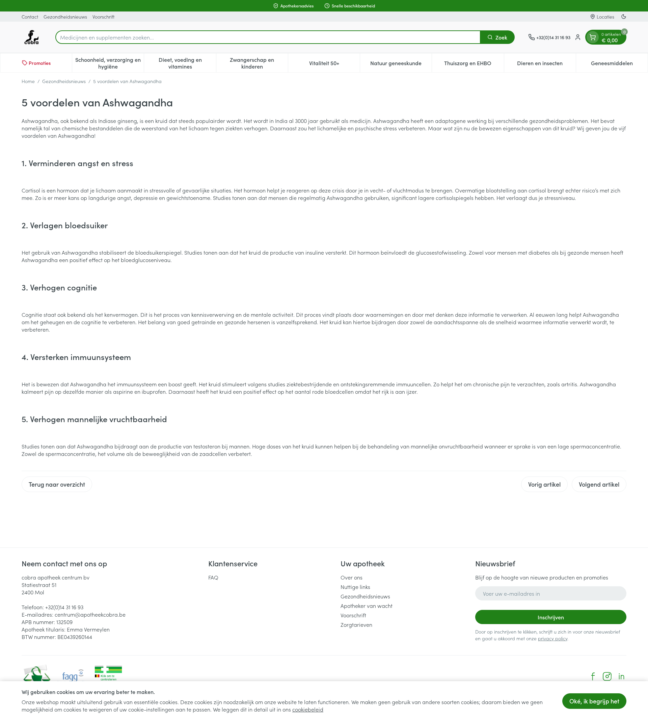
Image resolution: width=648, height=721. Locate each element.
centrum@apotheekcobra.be (90, 614)
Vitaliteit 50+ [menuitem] (334, 64)
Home (28, 81)
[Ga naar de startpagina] (32, 37)
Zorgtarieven (356, 624)
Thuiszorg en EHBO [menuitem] (474, 64)
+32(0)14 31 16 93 (64, 607)
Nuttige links (355, 586)
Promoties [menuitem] (40, 62)
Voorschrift (103, 16)
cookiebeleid (307, 709)
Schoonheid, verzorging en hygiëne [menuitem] (109, 63)
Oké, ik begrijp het (594, 701)
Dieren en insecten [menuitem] (546, 64)
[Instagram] (607, 676)
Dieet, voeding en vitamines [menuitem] (187, 63)
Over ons (351, 577)
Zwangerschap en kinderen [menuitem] (259, 63)
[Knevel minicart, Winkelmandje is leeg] (593, 37)
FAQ (213, 577)
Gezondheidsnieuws (65, 16)
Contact (30, 16)
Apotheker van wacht (367, 605)
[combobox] (268, 37)
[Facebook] (593, 676)
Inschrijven (551, 617)
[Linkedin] (621, 676)
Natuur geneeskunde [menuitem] (401, 64)
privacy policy (552, 638)
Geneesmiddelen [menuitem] (619, 64)
